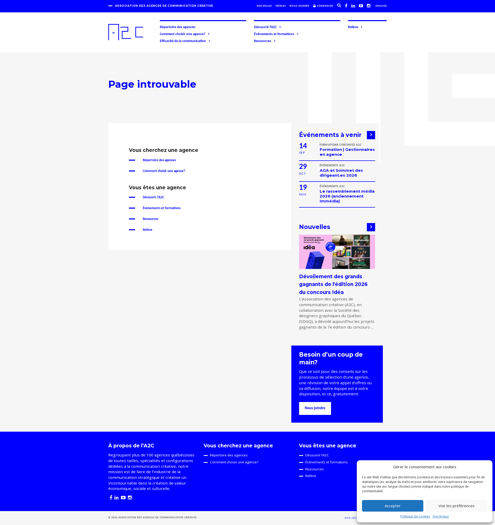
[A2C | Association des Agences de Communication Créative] (125, 32)
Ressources (262, 41)
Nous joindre (300, 6)
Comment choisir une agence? (182, 34)
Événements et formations (274, 34)
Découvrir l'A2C (265, 27)
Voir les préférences (457, 505)
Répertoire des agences (177, 27)
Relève (353, 27)
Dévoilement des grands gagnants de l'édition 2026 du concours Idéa (333, 284)
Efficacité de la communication (183, 41)
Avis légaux (441, 516)
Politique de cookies (415, 516)
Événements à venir (330, 134)
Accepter (393, 505)
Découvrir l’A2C (317, 455)
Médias (281, 6)
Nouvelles (264, 6)
